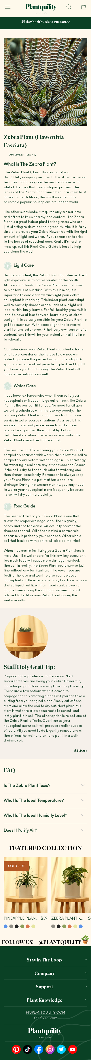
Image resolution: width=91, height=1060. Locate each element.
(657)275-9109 (45, 1018)
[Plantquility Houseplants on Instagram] (50, 1050)
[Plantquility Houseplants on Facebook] (38, 1050)
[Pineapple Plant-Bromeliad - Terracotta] (28, 926)
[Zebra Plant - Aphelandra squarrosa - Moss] (64, 926)
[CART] (82, 7)
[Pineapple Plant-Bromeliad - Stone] (11, 926)
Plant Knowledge (44, 999)
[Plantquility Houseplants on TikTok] (27, 1050)
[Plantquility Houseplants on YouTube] (72, 1050)
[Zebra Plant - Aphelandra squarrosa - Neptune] (81, 926)
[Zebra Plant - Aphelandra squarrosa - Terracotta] (70, 926)
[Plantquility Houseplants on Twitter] (61, 1050)
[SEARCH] (69, 7)
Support (44, 986)
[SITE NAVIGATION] (7, 7)
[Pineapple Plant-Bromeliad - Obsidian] (17, 926)
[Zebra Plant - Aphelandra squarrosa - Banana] (75, 926)
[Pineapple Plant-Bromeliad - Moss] (22, 926)
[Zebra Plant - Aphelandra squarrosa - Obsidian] (59, 926)
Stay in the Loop (44, 959)
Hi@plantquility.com (45, 1012)
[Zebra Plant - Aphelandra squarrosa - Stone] (53, 926)
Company (44, 973)
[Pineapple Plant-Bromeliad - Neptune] (6, 926)
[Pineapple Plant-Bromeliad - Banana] (33, 926)
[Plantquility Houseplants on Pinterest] (16, 1050)
